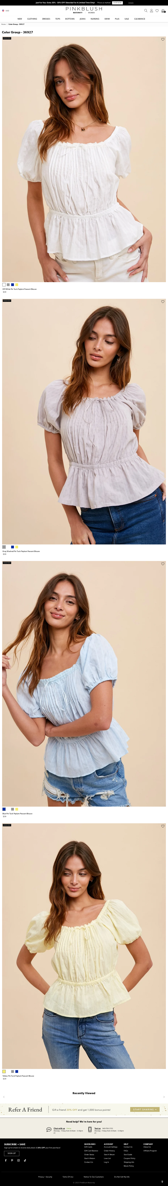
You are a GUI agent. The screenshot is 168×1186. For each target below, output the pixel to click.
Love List (107, 1158)
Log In (106, 1162)
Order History (109, 1151)
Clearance (139, 19)
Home (3, 24)
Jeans (82, 19)
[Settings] (151, 11)
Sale (127, 19)
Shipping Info (129, 1162)
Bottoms (70, 19)
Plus (117, 19)
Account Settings (110, 1147)
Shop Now (117, 3)
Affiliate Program (150, 1151)
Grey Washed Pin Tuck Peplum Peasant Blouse (21, 551)
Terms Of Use (68, 1177)
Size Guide (128, 1155)
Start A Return (89, 1158)
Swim (107, 19)
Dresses (46, 19)
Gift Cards (88, 1147)
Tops (57, 19)
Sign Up (12, 1154)
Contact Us (88, 1162)
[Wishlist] (157, 11)
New (20, 19)
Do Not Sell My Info (122, 1177)
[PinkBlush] (84, 9)
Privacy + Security (45, 1177)
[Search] (146, 11)
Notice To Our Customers (94, 1177)
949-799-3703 (107, 1128)
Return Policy (129, 1166)
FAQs (126, 1151)
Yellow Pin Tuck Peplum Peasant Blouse (18, 1076)
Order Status (89, 1155)
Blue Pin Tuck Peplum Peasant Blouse (17, 814)
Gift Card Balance (91, 1151)
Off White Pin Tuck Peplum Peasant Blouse (19, 289)
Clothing (32, 19)
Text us (97, 1128)
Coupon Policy (129, 1158)
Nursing (95, 19)
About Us (147, 1147)
